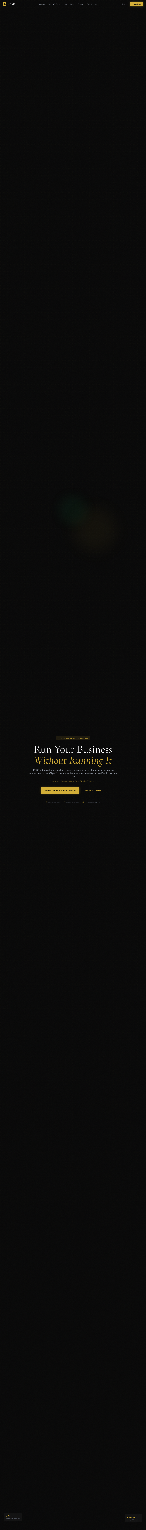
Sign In (124, 4)
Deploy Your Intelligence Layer (59, 790)
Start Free (137, 4)
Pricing (80, 4)
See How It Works (93, 790)
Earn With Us (92, 4)
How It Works (69, 4)
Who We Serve (54, 4)
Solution (42, 4)
